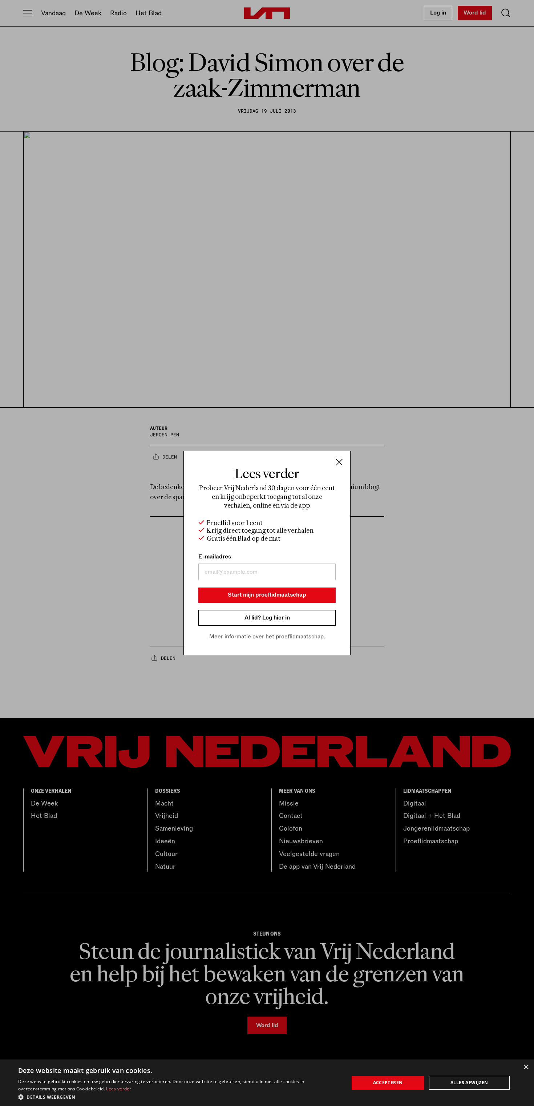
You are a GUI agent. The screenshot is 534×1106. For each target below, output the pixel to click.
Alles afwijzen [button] (469, 1082)
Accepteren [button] (388, 1082)
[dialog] (267, 1082)
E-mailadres (214, 556)
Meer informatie (230, 636)
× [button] (526, 1067)
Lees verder (118, 1089)
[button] (178, 1097)
